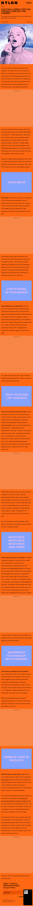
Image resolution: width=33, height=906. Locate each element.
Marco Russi (14, 568)
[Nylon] (9, 3)
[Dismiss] (30, 891)
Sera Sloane (5, 779)
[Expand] (25, 891)
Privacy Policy (10, 901)
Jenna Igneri (5, 21)
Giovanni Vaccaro (6, 425)
